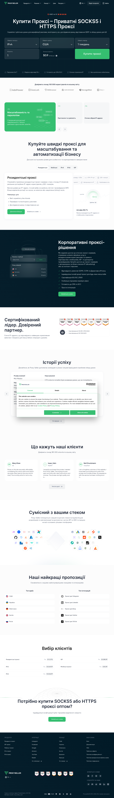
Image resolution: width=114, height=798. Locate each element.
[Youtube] (100, 784)
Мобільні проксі (9, 748)
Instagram (35, 741)
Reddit (34, 757)
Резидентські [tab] (42, 168)
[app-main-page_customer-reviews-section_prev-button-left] (6, 394)
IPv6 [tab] (68, 168)
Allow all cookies (82, 412)
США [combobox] (46, 44)
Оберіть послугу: (12, 40)
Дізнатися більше (16, 211)
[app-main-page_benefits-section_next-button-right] (65, 129)
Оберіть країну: (47, 40)
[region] (57, 116)
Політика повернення (93, 761)
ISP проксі (7, 744)
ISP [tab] (75, 168)
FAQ (88, 748)
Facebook (35, 744)
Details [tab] (57, 390)
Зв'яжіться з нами (33, 211)
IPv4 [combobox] (9, 44)
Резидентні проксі (9, 741)
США (60, 741)
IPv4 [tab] (62, 168)
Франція (61, 757)
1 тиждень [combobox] (83, 44)
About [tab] (84, 390)
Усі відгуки (55, 421)
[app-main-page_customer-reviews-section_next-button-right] (107, 394)
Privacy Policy (55, 405)
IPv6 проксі (7, 754)
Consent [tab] (30, 390)
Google (34, 748)
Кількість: (10, 51)
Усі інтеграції (35, 761)
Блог (88, 741)
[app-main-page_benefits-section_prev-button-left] (59, 129)
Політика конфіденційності (94, 754)
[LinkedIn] (104, 784)
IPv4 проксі (7, 751)
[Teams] (96, 776)
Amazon (34, 751)
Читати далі (56, 486)
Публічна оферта (92, 751)
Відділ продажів (94, 3)
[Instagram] (108, 784)
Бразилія (61, 754)
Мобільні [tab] (54, 168)
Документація (91, 744)
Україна (61, 744)
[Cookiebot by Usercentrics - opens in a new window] (87, 384)
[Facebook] (92, 776)
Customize (55, 412)
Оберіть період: (82, 40)
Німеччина (62, 748)
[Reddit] (96, 784)
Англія (61, 751)
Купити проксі (92, 54)
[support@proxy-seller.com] (88, 776)
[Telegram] (100, 776)
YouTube (34, 754)
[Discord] (92, 784)
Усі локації (62, 761)
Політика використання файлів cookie (98, 757)
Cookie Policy (42, 405)
